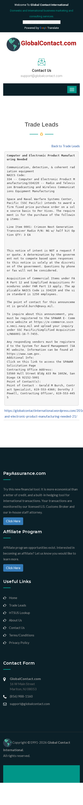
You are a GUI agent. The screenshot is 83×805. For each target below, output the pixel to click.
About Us (15, 620)
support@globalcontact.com (41, 76)
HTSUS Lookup (19, 613)
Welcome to (41, 4)
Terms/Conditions (21, 635)
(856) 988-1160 (21, 696)
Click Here (13, 521)
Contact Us (17, 628)
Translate (53, 27)
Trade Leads (17, 605)
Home (13, 598)
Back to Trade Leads (65, 146)
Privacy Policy (19, 643)
